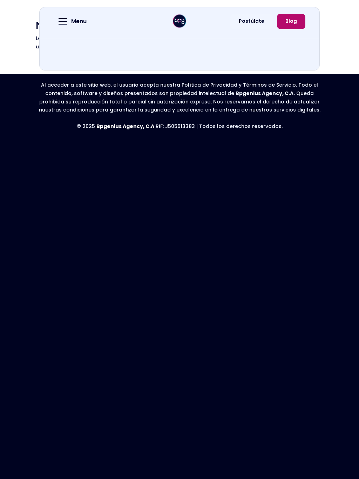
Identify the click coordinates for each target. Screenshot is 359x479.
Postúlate (251, 21)
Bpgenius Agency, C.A (125, 126)
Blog (291, 21)
